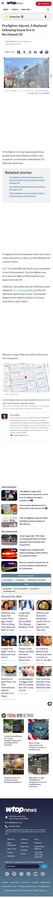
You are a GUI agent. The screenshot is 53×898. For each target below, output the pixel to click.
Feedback (5, 882)
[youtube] (35, 874)
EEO (14, 886)
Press (36, 839)
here (33, 403)
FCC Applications (44, 886)
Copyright (35, 882)
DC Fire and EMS (20, 588)
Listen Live (15, 16)
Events (23, 854)
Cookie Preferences (40, 890)
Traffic (14, 9)
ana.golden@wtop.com (24, 41)
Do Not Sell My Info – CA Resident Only (18, 890)
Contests (24, 839)
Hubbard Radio (45, 882)
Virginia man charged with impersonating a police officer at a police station (34, 552)
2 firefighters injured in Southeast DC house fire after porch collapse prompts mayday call (34, 496)
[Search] (48, 9)
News (5, 9)
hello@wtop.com (15, 822)
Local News (20, 580)
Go (44, 866)
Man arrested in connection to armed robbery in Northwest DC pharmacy (34, 565)
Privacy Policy (14, 882)
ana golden (7, 588)
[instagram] (14, 874)
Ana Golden (11, 41)
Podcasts (37, 843)
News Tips (25, 846)
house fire (34, 588)
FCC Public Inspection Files (27, 886)
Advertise (11, 856)
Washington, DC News (37, 580)
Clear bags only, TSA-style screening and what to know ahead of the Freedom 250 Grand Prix (33, 540)
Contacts (24, 843)
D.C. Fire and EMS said (25, 290)
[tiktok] (28, 874)
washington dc (9, 591)
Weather (26, 9)
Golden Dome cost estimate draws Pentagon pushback (12, 780)
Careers (10, 852)
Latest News (8, 580)
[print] (46, 52)
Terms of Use (25, 882)
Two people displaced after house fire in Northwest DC (33, 506)
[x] (21, 874)
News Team (11, 849)
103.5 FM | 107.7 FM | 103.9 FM (38, 854)
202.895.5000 (14, 826)
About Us (10, 839)
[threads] (43, 874)
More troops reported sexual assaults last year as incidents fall (37, 746)
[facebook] (7, 874)
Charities (24, 850)
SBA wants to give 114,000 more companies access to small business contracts (37, 782)
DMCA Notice (7, 886)
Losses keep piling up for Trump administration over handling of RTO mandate (13, 740)
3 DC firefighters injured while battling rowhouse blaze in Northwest (34, 521)
